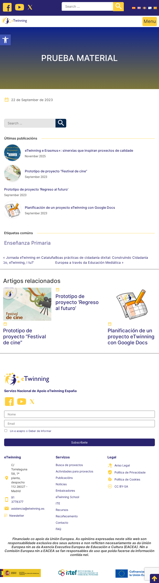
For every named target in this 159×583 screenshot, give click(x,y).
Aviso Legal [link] (122, 465)
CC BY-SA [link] (121, 486)
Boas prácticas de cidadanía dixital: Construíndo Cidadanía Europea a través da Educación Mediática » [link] (101, 260)
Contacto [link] (62, 522)
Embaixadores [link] (65, 490)
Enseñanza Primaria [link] (27, 243)
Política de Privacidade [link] (130, 472)
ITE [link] (58, 503)
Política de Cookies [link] (127, 479)
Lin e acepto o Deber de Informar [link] (30, 431)
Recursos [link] (62, 509)
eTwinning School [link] (67, 497)
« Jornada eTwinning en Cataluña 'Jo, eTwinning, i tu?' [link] (29, 260)
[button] (149, 21)
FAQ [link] (58, 529)
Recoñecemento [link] (67, 516)
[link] (5, 40)
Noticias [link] (61, 484)
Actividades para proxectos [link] (74, 471)
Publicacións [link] (64, 477)
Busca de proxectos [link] (69, 465)
